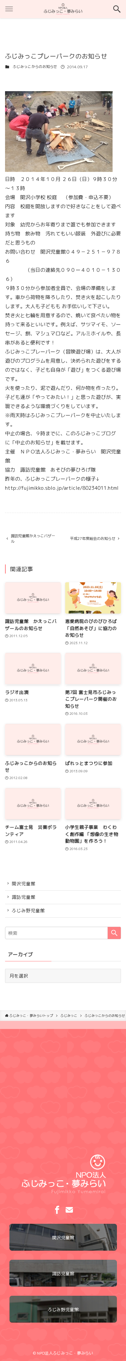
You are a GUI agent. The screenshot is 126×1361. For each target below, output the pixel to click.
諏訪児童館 (23, 897)
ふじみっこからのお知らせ (35, 66)
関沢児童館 (23, 883)
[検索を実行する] (114, 933)
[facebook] (57, 1210)
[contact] (69, 1210)
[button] (117, 9)
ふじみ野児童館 (28, 910)
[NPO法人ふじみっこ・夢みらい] (63, 9)
